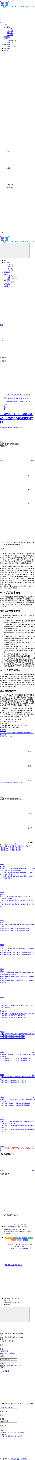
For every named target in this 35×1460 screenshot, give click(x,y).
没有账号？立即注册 (6, 1341)
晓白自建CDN (17, 1237)
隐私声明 (13, 1240)
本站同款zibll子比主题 (23, 401)
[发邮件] (19, 1297)
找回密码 (11, 1365)
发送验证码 (4, 1351)
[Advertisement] (17, 522)
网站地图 (24, 1237)
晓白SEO (7, 407)
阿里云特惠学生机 (24, 398)
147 (30, 828)
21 (28, 828)
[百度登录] (14, 391)
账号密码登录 (12, 1353)
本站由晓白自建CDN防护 (19, 1248)
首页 (5, 405)
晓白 (1, 442)
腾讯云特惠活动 (24, 395)
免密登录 (18, 1365)
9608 (29, 813)
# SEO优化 (3, 733)
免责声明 (19, 1240)
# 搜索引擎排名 (28, 733)
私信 (32, 460)
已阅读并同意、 (13, 1432)
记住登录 (5, 1353)
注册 (32, 1170)
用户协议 (25, 1240)
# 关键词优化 (11, 733)
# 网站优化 (19, 733)
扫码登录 (19, 1436)
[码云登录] (14, 377)
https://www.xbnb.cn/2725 (8, 721)
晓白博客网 (22, 1244)
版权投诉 (30, 1237)
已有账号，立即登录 (6, 1407)
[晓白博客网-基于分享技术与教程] (15, 1226)
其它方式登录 (7, 1436)
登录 (1, 1170)
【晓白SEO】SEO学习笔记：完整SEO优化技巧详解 (16, 418)
